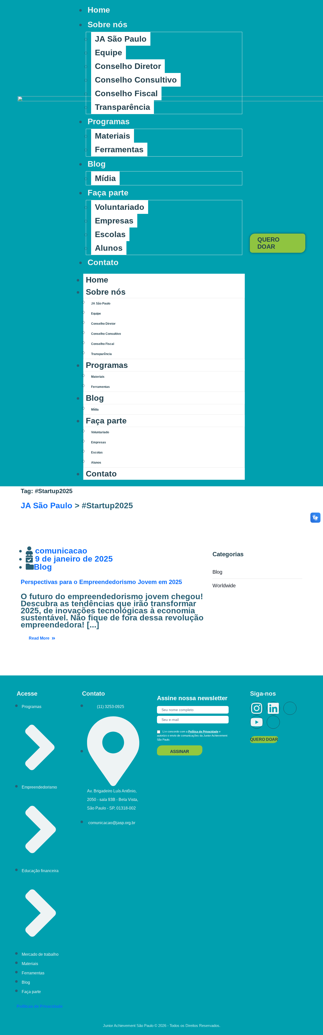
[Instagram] (256, 708)
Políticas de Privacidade (40, 1006)
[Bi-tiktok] (273, 722)
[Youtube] (256, 722)
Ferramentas (119, 149)
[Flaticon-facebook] (290, 708)
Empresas (114, 220)
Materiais (112, 135)
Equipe (108, 52)
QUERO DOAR (268, 243)
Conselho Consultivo (136, 79)
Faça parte (108, 192)
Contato (103, 262)
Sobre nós (107, 24)
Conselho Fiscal (126, 93)
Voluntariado (119, 207)
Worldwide (224, 585)
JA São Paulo (121, 38)
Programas (109, 121)
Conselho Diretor (128, 66)
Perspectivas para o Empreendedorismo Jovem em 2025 (101, 581)
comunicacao (61, 550)
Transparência (122, 107)
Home (99, 9)
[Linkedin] (273, 708)
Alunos (109, 248)
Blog (97, 163)
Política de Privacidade (203, 731)
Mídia (105, 178)
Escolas (110, 234)
